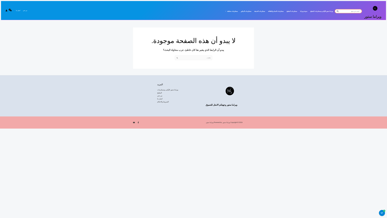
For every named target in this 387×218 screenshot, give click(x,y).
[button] (226, 11)
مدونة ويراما (303, 11)
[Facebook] (138, 122)
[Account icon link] (6, 10)
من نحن (25, 10)
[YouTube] (134, 122)
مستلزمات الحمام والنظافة (276, 11)
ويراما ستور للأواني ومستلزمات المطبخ (321, 11)
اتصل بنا (18, 10)
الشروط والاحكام (163, 102)
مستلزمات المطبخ (292, 11)
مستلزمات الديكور (246, 11)
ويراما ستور (372, 16)
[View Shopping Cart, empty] (11, 10)
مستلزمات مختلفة (232, 11)
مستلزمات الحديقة (259, 11)
